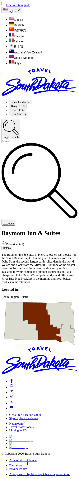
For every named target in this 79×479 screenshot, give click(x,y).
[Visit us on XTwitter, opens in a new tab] (11, 403)
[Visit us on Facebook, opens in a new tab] (11, 381)
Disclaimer (15, 465)
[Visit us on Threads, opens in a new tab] (11, 397)
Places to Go (18, 110)
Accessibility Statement (23, 460)
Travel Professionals (21, 427)
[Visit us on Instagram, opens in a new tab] (11, 387)
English (12, 11)
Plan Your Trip (18, 114)
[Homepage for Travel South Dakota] (39, 95)
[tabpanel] (39, 268)
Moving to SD (18, 430)
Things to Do (18, 106)
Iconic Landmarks (20, 102)
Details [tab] (7, 248)
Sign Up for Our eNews (23, 418)
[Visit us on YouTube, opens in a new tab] (11, 408)
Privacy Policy (18, 468)
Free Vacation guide (18, 5)
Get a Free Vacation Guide (25, 414)
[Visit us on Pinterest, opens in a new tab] (11, 392)
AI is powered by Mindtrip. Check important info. (39, 474)
